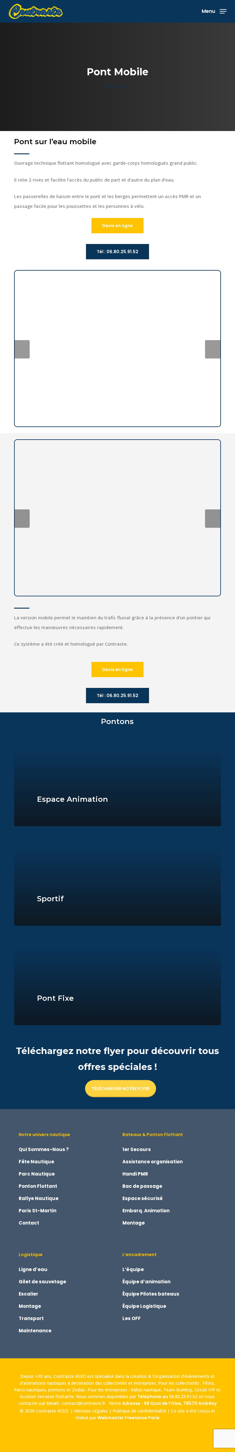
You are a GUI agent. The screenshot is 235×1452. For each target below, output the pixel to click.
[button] (214, 10)
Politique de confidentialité (139, 1411)
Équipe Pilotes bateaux (150, 1294)
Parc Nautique (37, 1174)
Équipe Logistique (144, 1306)
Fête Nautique (36, 1161)
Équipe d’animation (146, 1281)
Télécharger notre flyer (120, 1089)
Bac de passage (142, 1186)
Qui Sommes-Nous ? (44, 1149)
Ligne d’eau (33, 1269)
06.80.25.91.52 (183, 1396)
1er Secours (136, 1149)
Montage (133, 1223)
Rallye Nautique (38, 1198)
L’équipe (133, 1269)
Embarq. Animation (146, 1210)
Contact (29, 1223)
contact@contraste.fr (85, 1403)
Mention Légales (91, 1411)
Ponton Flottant (38, 1186)
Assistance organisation (152, 1161)
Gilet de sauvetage (42, 1281)
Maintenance (35, 1330)
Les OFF (131, 1318)
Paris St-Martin (37, 1210)
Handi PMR (135, 1174)
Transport (31, 1318)
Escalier (28, 1294)
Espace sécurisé (142, 1198)
